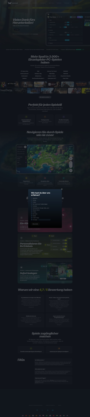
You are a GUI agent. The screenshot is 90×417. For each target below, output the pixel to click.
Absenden (35, 224)
